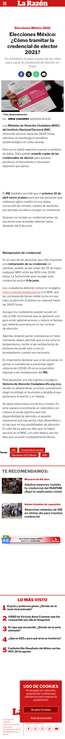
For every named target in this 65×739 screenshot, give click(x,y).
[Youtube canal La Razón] (57, 729)
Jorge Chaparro (18, 119)
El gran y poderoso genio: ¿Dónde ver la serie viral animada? (32, 608)
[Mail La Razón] (44, 74)
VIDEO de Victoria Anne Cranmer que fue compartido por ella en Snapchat (34, 618)
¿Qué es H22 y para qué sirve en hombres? (34, 638)
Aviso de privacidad (40, 717)
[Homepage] (33, 3)
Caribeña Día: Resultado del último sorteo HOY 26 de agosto (34, 650)
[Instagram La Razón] (43, 729)
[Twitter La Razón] (29, 74)
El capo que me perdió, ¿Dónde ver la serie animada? (34, 629)
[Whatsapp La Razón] (36, 74)
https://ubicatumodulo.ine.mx (21, 292)
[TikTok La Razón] (49, 729)
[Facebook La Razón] (21, 74)
